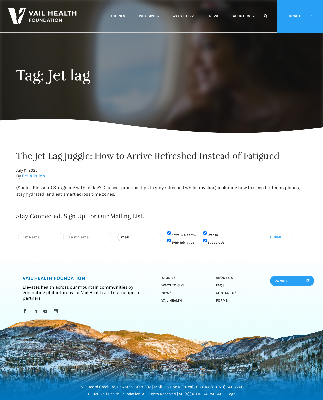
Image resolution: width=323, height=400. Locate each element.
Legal (231, 394)
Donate (281, 281)
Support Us (216, 242)
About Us (241, 16)
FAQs (220, 285)
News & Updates (184, 235)
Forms (222, 300)
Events (212, 235)
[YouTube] (46, 311)
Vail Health (172, 300)
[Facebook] (25, 311)
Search (265, 20)
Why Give (147, 16)
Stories (118, 16)
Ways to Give (184, 16)
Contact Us (226, 293)
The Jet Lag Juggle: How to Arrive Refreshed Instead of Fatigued (147, 156)
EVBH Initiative (182, 242)
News (214, 16)
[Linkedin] (36, 311)
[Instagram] (56, 311)
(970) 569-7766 (230, 386)
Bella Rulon (33, 176)
